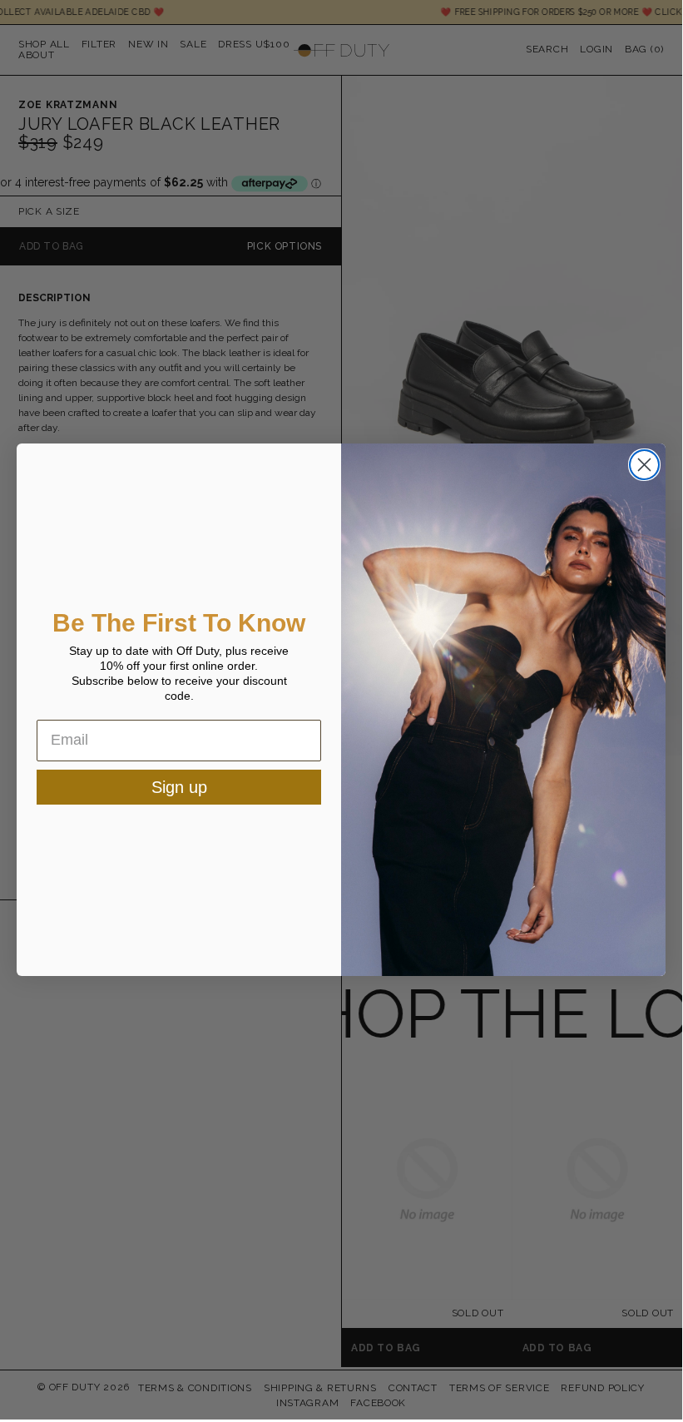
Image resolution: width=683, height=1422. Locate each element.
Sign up (179, 787)
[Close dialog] (644, 464)
